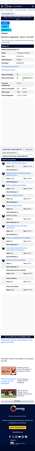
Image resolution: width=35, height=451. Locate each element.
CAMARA (5, 23)
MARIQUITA (6, 30)
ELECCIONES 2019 (7, 14)
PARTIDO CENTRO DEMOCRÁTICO (16, 163)
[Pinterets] (26, 436)
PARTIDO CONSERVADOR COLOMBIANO (18, 238)
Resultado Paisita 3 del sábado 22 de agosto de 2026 (17, 360)
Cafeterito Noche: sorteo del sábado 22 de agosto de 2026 (24, 369)
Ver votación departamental (10, 66)
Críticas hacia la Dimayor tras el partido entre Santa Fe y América (24, 393)
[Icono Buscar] (33, 6)
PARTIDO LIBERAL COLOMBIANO (16, 185)
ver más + (17, 401)
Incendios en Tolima (19, 10)
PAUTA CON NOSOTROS (17, 427)
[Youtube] (19, 436)
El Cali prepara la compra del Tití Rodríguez (23, 380)
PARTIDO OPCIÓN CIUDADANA (15, 260)
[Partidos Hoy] (22, 436)
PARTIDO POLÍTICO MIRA (14, 205)
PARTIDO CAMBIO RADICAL (14, 195)
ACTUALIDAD (18, 6)
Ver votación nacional (8, 70)
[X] (13, 436)
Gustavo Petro (30, 10)
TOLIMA (4, 26)
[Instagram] (16, 436)
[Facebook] (10, 436)
